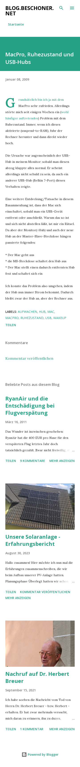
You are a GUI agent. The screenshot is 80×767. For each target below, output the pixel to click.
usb (48, 318)
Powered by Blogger (42, 754)
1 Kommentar (31, 729)
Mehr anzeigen (62, 461)
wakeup (59, 318)
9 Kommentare (32, 461)
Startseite (16, 24)
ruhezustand (32, 318)
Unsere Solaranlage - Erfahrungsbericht (32, 540)
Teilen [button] (10, 325)
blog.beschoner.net (29, 10)
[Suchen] (61, 8)
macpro (12, 318)
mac (50, 312)
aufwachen (27, 312)
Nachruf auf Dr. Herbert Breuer (37, 677)
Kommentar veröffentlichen (29, 358)
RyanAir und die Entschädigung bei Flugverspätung (30, 405)
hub (42, 312)
